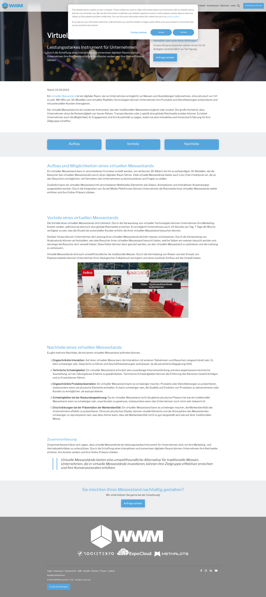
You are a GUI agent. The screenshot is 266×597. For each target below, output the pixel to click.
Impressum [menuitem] (58, 571)
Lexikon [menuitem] (111, 571)
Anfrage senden (165, 57)
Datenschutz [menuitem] (70, 571)
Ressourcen (213, 6)
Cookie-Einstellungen (58, 587)
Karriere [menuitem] (95, 571)
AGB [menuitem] (80, 571)
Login (233, 6)
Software (200, 6)
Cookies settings (139, 32)
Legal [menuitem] (49, 571)
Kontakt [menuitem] (86, 571)
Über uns (224, 6)
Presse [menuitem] (103, 571)
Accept (161, 32)
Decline (183, 32)
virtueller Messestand (63, 96)
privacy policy (173, 16)
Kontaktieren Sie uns (253, 5)
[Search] (238, 6)
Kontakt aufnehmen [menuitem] (56, 575)
